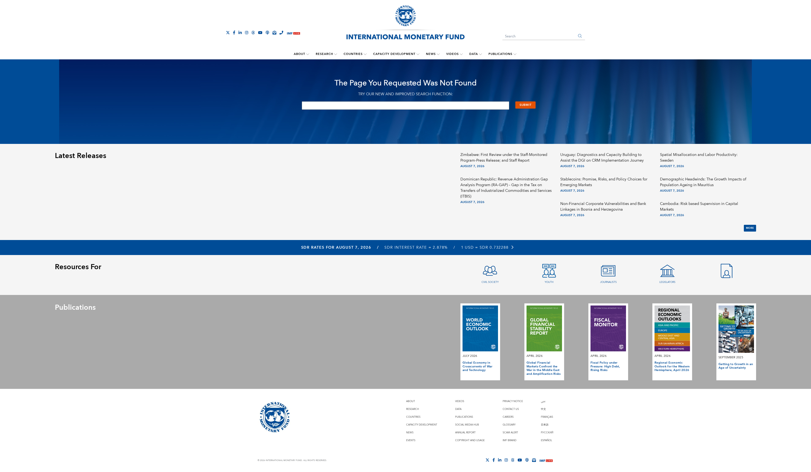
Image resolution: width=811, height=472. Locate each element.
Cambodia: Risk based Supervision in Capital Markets (699, 207)
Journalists (608, 282)
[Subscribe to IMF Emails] (274, 32)
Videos (452, 54)
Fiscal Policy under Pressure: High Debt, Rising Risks (605, 366)
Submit (525, 105)
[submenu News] (438, 54)
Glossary (509, 425)
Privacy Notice (513, 401)
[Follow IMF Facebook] (234, 32)
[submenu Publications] (514, 54)
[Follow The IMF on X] (228, 32)
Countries (353, 54)
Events (410, 440)
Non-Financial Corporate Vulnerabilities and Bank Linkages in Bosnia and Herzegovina (603, 207)
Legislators (667, 282)
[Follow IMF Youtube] (260, 32)
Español (546, 440)
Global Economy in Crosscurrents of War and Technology (478, 366)
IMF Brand (509, 440)
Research (324, 54)
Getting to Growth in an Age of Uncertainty (735, 366)
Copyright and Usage (470, 440)
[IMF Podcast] (267, 32)
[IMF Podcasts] (527, 460)
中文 (543, 409)
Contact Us (511, 409)
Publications (500, 54)
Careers (508, 417)
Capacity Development (394, 54)
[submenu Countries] (365, 54)
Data (473, 54)
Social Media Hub (467, 425)
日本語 (544, 425)
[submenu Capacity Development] (417, 54)
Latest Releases (80, 156)
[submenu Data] (480, 54)
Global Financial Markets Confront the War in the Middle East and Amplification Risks (544, 368)
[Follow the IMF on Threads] (253, 32)
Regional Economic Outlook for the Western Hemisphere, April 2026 (672, 366)
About (299, 54)
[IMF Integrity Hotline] (281, 32)
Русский (547, 432)
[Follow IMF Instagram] (246, 32)
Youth (549, 282)
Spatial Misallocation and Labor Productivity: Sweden (699, 157)
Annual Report (465, 432)
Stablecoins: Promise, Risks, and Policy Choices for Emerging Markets (603, 182)
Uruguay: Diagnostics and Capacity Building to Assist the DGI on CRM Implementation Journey (602, 157)
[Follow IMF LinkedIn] (240, 32)
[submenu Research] (335, 54)
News (431, 54)
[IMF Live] (293, 33)
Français (547, 417)
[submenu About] (307, 54)
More (750, 228)
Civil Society (490, 282)
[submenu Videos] (461, 54)
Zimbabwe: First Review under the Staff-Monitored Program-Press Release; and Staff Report (503, 157)
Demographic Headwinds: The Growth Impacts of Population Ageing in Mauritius (703, 182)
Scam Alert (510, 432)
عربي (543, 401)
